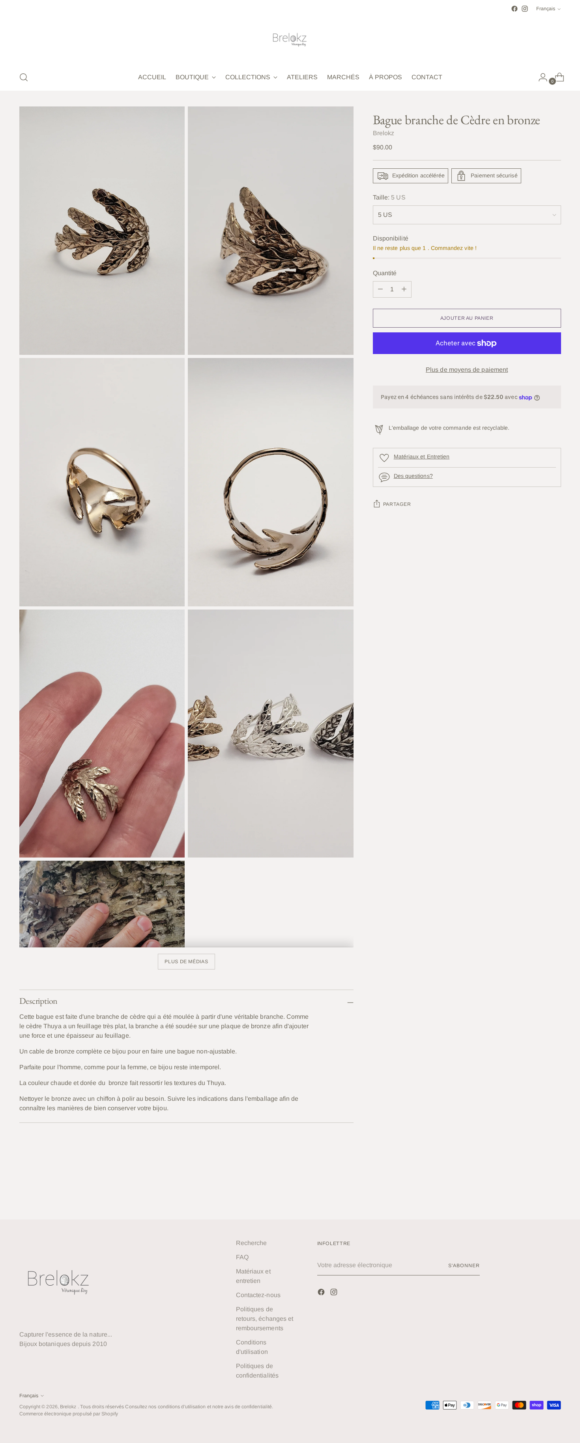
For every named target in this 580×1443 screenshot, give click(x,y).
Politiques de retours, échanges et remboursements (265, 1318)
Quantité (385, 273)
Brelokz (384, 133)
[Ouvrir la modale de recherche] (24, 77)
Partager (397, 504)
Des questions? (413, 476)
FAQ (242, 1257)
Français (545, 8)
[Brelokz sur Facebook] (514, 8)
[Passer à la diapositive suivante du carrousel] (554, 1192)
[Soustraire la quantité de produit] (404, 289)
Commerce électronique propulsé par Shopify (68, 1414)
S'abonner (463, 1265)
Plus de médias (186, 961)
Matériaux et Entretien (422, 456)
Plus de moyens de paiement (467, 369)
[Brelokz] (290, 39)
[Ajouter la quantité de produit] (380, 289)
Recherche (251, 1243)
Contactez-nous (258, 1295)
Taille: (389, 197)
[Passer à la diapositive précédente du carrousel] (536, 1192)
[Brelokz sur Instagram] (524, 8)
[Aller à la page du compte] (540, 77)
